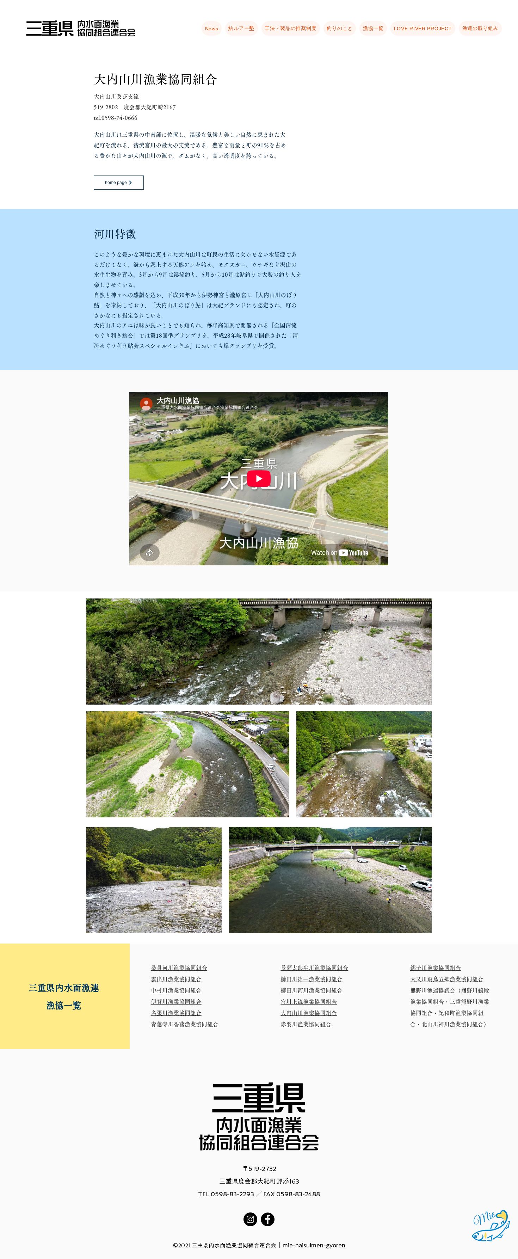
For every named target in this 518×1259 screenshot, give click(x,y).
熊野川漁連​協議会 (432, 990)
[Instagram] (250, 1219)
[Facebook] (268, 1219)
